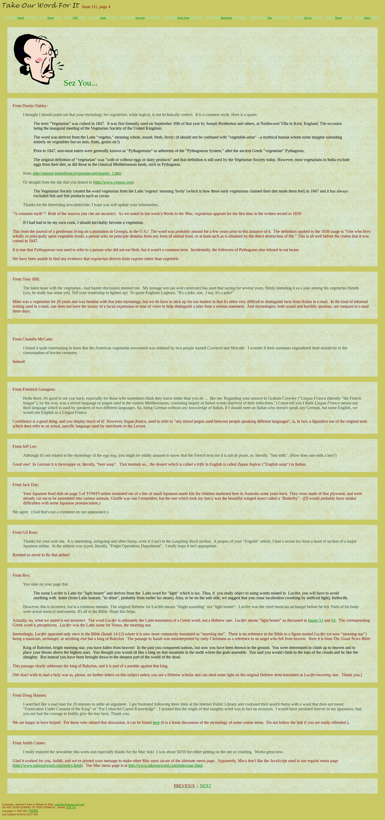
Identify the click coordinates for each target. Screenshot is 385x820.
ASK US (71, 807)
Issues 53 (315, 620)
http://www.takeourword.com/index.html (47, 765)
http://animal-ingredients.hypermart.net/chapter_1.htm (76, 173)
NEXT (205, 786)
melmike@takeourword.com (69, 804)
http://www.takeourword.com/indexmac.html (165, 765)
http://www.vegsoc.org (113, 182)
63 (333, 620)
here (156, 722)
